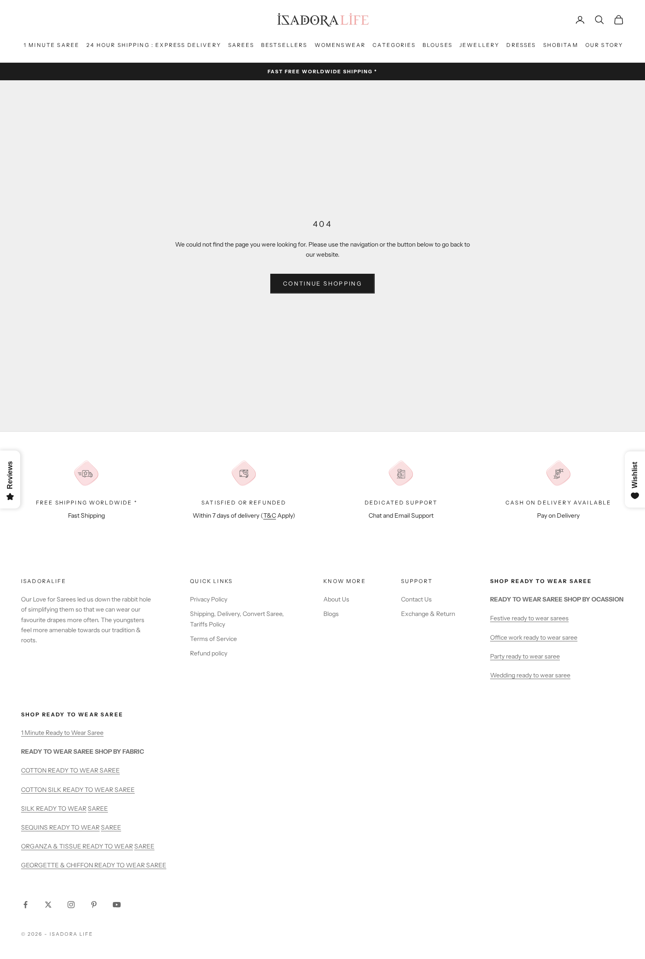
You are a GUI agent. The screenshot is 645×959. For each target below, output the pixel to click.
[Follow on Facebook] (25, 904)
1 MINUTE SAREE (51, 45)
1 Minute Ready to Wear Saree (62, 733)
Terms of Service (213, 639)
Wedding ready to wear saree (530, 675)
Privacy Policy (208, 599)
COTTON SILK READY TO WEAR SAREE (78, 790)
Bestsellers (284, 45)
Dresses (521, 45)
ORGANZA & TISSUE (51, 846)
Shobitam (560, 45)
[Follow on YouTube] (116, 904)
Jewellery (479, 45)
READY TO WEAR (61, 808)
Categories (394, 45)
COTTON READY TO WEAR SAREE (70, 770)
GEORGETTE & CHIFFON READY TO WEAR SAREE (93, 865)
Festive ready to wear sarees (529, 618)
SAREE (98, 808)
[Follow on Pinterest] (94, 904)
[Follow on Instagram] (71, 904)
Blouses (437, 45)
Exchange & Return (428, 614)
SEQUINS (35, 827)
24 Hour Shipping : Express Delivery (153, 45)
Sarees (241, 45)
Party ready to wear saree (525, 656)
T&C (269, 515)
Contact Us (416, 599)
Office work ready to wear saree (533, 637)
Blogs (331, 614)
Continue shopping (322, 283)
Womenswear (340, 45)
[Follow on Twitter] (48, 904)
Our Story (604, 45)
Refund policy (208, 653)
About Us (336, 599)
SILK (28, 808)
